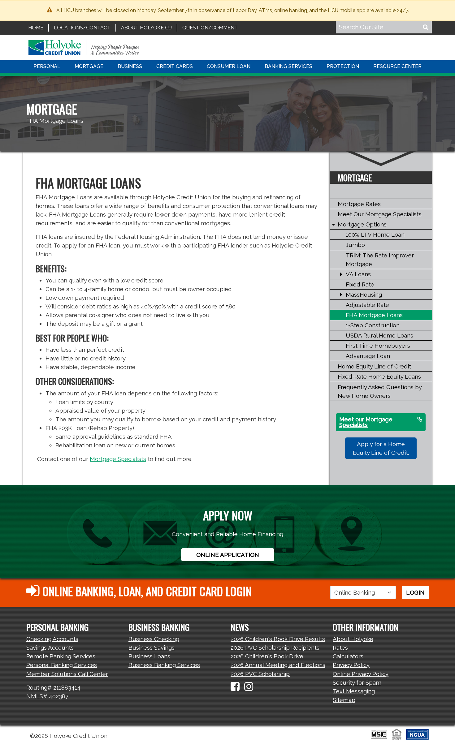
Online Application (227, 554)
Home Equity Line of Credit (374, 366)
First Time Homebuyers (378, 345)
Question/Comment (210, 28)
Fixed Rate (360, 284)
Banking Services (288, 66)
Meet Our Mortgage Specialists (380, 214)
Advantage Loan (368, 355)
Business (130, 66)
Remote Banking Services (60, 656)
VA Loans (358, 274)
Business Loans (149, 656)
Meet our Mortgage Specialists (365, 422)
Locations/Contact (82, 28)
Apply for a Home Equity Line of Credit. (381, 448)
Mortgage (89, 66)
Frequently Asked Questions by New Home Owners (380, 391)
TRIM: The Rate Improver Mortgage (380, 259)
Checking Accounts (52, 638)
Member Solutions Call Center (67, 673)
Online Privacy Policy (360, 673)
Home (35, 28)
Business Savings (151, 647)
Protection (343, 66)
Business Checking (153, 638)
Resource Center (397, 66)
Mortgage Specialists (118, 458)
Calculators (348, 656)
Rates (340, 647)
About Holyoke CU (146, 28)
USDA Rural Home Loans (379, 335)
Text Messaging (354, 691)
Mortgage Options (362, 224)
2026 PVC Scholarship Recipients (275, 647)
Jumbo (355, 244)
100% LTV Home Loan (375, 234)
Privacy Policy (351, 664)
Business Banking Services (164, 664)
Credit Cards (174, 66)
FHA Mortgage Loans (374, 315)
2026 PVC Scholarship (260, 673)
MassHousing (364, 294)
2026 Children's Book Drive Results (278, 638)
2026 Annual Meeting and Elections (278, 664)
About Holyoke (353, 638)
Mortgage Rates (359, 203)
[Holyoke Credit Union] (84, 46)
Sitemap (344, 699)
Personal (46, 66)
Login (415, 592)
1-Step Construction (373, 325)
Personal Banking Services (61, 664)
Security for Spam (357, 682)
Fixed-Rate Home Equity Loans (379, 376)
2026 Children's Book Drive (267, 656)
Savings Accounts (50, 647)
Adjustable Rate (367, 304)
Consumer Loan (228, 66)
